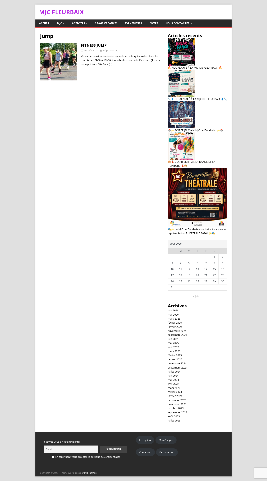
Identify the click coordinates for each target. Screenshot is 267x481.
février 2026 (175, 322)
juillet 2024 (174, 371)
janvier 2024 (175, 396)
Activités (78, 23)
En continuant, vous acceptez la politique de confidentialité (87, 456)
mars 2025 (174, 351)
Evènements (133, 23)
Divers (153, 23)
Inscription (145, 440)
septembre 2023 (177, 412)
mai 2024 (173, 379)
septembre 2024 (177, 367)
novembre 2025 (177, 330)
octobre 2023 (176, 408)
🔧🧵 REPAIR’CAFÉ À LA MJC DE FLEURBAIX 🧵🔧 (197, 99)
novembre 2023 (177, 404)
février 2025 (175, 355)
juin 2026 (173, 310)
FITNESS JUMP (94, 45)
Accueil (44, 23)
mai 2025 (173, 343)
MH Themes (90, 472)
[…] (110, 64)
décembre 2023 (177, 400)
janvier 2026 (175, 326)
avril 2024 (173, 383)
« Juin (196, 296)
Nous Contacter (177, 23)
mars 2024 (174, 388)
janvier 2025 (175, 359)
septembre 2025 (177, 334)
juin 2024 (173, 375)
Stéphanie (108, 50)
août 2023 (174, 416)
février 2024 (175, 392)
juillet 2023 (174, 420)
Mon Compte (166, 440)
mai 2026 (173, 314)
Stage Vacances (106, 23)
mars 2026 (174, 318)
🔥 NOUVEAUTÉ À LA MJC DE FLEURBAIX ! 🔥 (195, 67)
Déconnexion (166, 452)
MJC (59, 23)
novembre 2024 (177, 363)
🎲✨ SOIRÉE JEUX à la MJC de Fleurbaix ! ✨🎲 (195, 130)
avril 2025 (173, 347)
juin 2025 (173, 339)
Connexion (145, 452)
